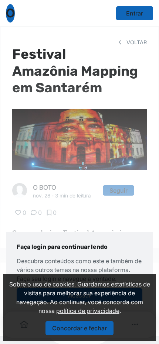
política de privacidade (87, 310)
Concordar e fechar (79, 328)
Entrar (134, 13)
